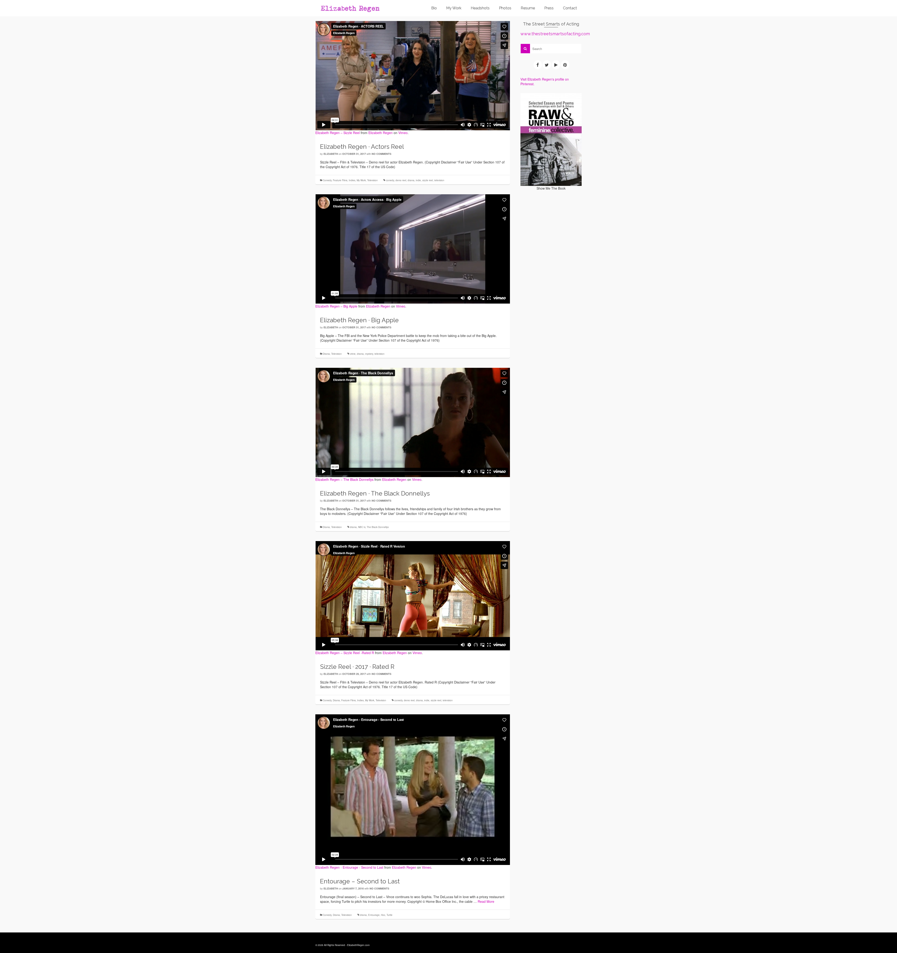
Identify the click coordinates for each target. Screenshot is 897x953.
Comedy (327, 180)
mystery (369, 353)
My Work (361, 180)
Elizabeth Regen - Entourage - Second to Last (349, 867)
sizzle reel (427, 180)
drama (411, 180)
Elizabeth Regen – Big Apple (336, 306)
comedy (390, 180)
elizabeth (331, 154)
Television (372, 180)
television (439, 180)
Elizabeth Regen (380, 132)
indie (418, 180)
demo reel (400, 180)
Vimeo (403, 132)
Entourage (374, 915)
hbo (383, 915)
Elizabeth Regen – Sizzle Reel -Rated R (344, 652)
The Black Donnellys (378, 527)
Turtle (389, 915)
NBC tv (361, 527)
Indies (352, 180)
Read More (486, 901)
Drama (326, 353)
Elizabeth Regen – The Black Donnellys (344, 479)
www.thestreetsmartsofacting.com (555, 33)
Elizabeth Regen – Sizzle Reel (337, 132)
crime (353, 353)
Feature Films (340, 180)
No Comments (381, 154)
